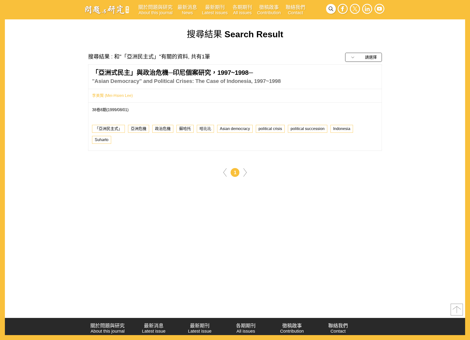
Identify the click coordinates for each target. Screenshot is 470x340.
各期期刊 (242, 10)
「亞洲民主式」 (108, 129)
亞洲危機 (138, 129)
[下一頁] (245, 172)
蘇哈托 (185, 129)
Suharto (101, 140)
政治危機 (163, 129)
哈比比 (205, 129)
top (457, 309)
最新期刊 (215, 10)
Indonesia (341, 129)
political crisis (270, 129)
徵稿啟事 (269, 10)
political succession (308, 129)
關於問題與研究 (155, 10)
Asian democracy (235, 129)
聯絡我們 (295, 10)
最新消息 (187, 10)
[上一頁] (225, 172)
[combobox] (363, 57)
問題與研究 (106, 9)
